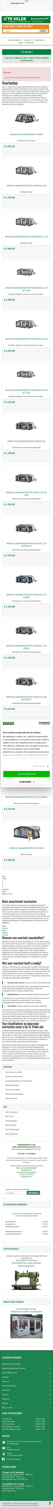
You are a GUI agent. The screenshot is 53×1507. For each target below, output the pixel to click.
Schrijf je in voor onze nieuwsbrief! (17, 1189)
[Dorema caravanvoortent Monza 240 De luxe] (26, 486)
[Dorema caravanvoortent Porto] (26, 129)
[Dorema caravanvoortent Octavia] (26, 842)
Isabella (5, 933)
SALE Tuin (9, 1116)
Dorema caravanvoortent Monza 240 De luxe (26, 493)
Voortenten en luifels (13, 1072)
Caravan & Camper (12, 1089)
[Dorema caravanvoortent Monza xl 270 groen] (26, 640)
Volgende (5, 889)
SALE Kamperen (11, 1112)
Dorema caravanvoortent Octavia (26, 848)
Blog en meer (7, 1407)
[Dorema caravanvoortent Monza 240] (26, 435)
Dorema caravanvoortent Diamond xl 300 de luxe (26, 391)
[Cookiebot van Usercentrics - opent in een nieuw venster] (39, 723)
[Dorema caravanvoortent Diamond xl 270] (26, 231)
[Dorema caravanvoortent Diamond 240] (26, 180)
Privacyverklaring (9, 1386)
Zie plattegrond (13, 1443)
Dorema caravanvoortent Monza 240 (26, 441)
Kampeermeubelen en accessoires (18, 1081)
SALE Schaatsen (11, 1134)
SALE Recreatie (11, 1121)
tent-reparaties (11, 1098)
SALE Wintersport (12, 1129)
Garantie (5, 1377)
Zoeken (43, 30)
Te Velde (5, 935)
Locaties (5, 1394)
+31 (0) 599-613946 (26, 1174)
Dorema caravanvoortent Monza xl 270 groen (26, 647)
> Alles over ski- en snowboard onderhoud (26, 1214)
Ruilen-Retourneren (9, 1372)
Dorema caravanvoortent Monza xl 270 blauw (26, 595)
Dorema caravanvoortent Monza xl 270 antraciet (26, 544)
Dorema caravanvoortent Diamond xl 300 (26, 339)
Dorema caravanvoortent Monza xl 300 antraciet (26, 698)
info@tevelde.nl (26, 1177)
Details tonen (39, 766)
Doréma (5, 928)
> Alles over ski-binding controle (26, 1216)
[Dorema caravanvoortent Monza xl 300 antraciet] (26, 691)
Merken (5, 1403)
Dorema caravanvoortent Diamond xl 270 (26, 236)
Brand (4, 926)
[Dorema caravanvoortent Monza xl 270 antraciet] (26, 538)
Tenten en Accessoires (14, 1076)
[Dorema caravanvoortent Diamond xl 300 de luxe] (26, 384)
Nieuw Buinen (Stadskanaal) (26, 1172)
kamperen (5, 1047)
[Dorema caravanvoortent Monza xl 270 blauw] (26, 589)
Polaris (4, 930)
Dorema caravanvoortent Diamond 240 (26, 185)
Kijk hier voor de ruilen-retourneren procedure (26, 1166)
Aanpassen (25, 782)
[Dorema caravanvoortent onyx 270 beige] (26, 791)
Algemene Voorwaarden (11, 1364)
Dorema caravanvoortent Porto (26, 134)
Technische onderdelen (14, 1094)
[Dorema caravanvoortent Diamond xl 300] (26, 333)
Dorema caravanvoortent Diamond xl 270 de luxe (26, 289)
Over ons (5, 1381)
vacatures (6, 1399)
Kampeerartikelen (12, 1085)
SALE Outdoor (10, 1125)
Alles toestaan (26, 774)
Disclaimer (6, 1390)
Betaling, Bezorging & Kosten (13, 1368)
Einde (4, 892)
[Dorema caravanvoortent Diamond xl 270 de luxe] (26, 282)
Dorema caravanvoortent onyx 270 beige (26, 797)
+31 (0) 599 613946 (14, 1455)
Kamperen (27, 40)
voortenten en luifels (9, 1049)
